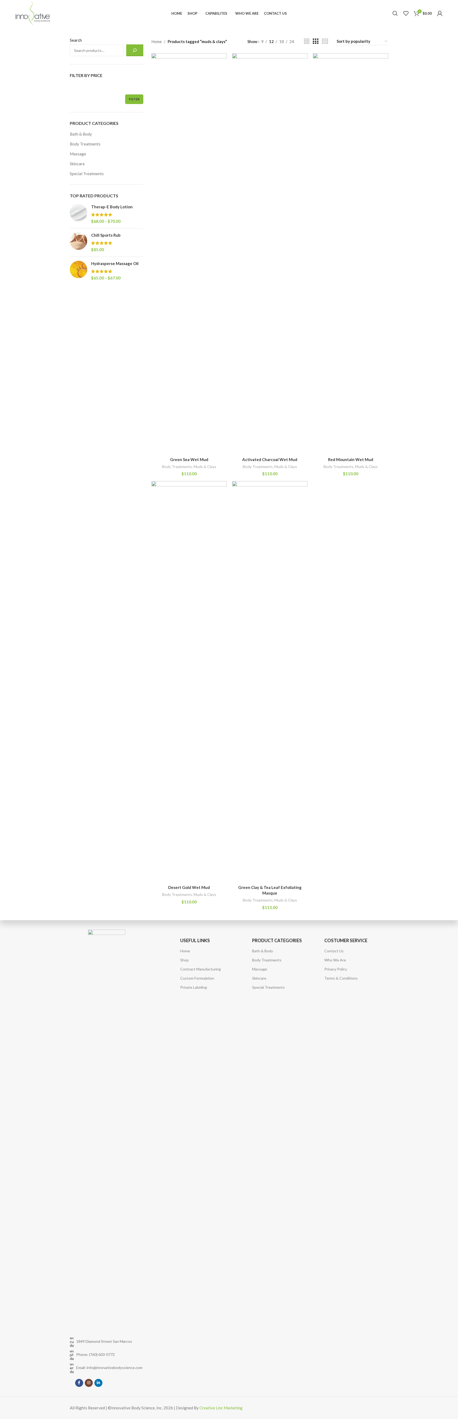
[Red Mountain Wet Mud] (350, 253)
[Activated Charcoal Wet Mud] (269, 253)
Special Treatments (87, 173)
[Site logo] (33, 12)
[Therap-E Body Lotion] (78, 214)
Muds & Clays (205, 466)
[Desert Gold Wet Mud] (189, 681)
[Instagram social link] (89, 1383)
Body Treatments (85, 143)
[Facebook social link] (79, 1383)
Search (76, 40)
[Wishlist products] (406, 13)
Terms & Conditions (341, 978)
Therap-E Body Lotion (112, 206)
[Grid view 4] (325, 41)
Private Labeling (193, 987)
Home (156, 41)
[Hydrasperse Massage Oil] (78, 271)
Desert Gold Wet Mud (189, 887)
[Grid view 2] (306, 41)
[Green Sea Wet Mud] (189, 253)
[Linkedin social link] (98, 1383)
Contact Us (334, 951)
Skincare (77, 163)
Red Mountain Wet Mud (350, 459)
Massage (78, 153)
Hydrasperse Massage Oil (114, 263)
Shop (184, 960)
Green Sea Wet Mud (189, 459)
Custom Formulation (197, 978)
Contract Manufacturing (200, 969)
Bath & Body (81, 134)
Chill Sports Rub (106, 235)
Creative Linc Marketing (221, 1407)
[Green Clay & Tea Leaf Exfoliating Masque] (269, 681)
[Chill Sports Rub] (78, 242)
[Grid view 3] (315, 41)
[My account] (439, 13)
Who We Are (335, 960)
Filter (134, 99)
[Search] (395, 13)
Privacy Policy (335, 969)
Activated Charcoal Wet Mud (269, 459)
